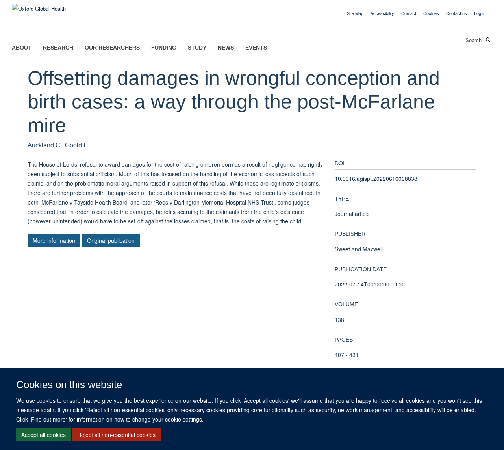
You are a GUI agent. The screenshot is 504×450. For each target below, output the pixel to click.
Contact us (456, 13)
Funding (163, 48)
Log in (479, 13)
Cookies (431, 13)
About (22, 48)
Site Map (355, 13)
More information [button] (54, 240)
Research (58, 48)
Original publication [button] (111, 240)
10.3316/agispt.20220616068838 (376, 178)
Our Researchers (112, 48)
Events (256, 48)
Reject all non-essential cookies (116, 435)
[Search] (488, 39)
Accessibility (382, 13)
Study (197, 48)
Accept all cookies (43, 435)
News (226, 48)
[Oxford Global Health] (39, 5)
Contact (408, 13)
